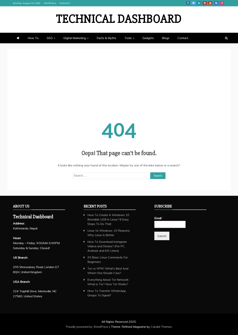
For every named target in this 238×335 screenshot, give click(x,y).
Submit (161, 236)
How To (33, 38)
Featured (65, 3)
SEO (50, 38)
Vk (216, 3)
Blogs (165, 38)
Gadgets (148, 38)
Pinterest (205, 3)
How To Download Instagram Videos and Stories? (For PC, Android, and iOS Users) (107, 246)
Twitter (193, 3)
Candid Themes (161, 326)
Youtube (210, 3)
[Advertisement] (119, 82)
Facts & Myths (106, 38)
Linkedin (199, 3)
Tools (128, 38)
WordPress (50, 3)
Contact (183, 38)
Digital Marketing (74, 38)
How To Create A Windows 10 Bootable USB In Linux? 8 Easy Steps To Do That (108, 219)
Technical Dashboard (119, 19)
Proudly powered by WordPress (87, 326)
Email (158, 218)
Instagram (222, 3)
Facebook (188, 3)
